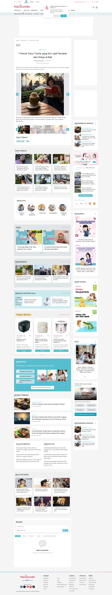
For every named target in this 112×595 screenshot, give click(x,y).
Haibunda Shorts (19, 14)
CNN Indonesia (92, 580)
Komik (44, 588)
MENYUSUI (27, 10)
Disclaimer (81, 582)
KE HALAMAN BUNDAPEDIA (41, 387)
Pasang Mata (72, 580)
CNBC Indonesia (92, 582)
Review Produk (60, 586)
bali (28, 141)
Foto (58, 578)
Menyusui (45, 580)
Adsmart (71, 582)
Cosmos (55, 337)
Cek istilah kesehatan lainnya (85, 414)
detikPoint (71, 586)
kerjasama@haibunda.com (80, 1)
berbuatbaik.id (72, 578)
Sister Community (90, 167)
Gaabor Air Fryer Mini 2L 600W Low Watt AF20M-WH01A (41, 341)
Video (42, 14)
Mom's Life (24, 40)
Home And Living (34, 40)
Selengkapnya (66, 293)
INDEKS (73, 10)
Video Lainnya (65, 227)
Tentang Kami (82, 578)
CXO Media (91, 588)
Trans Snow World (73, 588)
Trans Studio (72, 591)
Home (17, 40)
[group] (24, 129)
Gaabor (37, 337)
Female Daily (92, 586)
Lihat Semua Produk (64, 314)
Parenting (45, 582)
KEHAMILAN (17, 10)
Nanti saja (56, 15)
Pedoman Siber (83, 580)
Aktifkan (63, 15)
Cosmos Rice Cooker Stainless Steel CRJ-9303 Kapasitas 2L (59, 341)
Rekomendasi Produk (62, 584)
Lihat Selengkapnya (84, 195)
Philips (18, 337)
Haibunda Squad (80, 167)
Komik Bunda (28, 14)
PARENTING (34, 10)
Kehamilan (45, 578)
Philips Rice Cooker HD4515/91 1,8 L (21, 340)
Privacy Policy (82, 584)
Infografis (59, 582)
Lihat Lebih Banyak (65, 262)
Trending (36, 14)
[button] (67, 94)
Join (94, 162)
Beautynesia (91, 584)
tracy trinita (20, 141)
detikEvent (71, 584)
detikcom (91, 578)
